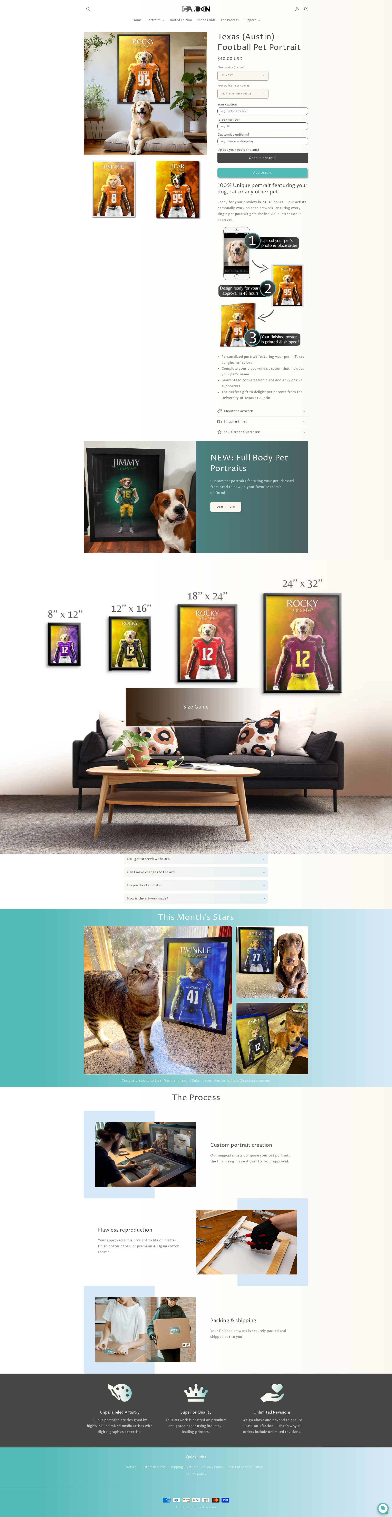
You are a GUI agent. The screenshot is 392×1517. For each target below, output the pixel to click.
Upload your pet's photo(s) (238, 150)
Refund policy (196, 1474)
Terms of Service (239, 1467)
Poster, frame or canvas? (234, 86)
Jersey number (228, 120)
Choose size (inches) (230, 67)
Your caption (227, 104)
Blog (259, 1467)
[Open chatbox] (383, 1508)
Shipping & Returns (183, 1467)
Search (131, 1467)
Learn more (225, 507)
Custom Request (153, 1467)
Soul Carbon (192, 1507)
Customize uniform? (233, 135)
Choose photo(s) (263, 158)
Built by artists (207, 1507)
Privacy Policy (212, 1467)
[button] (88, 8)
